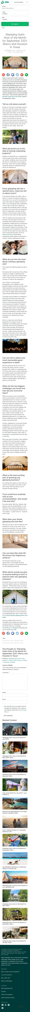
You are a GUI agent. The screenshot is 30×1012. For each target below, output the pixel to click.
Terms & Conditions (7, 994)
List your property (18, 2)
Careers (3, 991)
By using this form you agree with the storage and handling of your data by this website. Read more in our (15, 709)
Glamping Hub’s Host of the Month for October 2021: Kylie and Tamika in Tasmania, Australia (14, 660)
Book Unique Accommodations (10, 971)
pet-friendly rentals (7, 643)
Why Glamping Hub (6, 988)
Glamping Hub (18, 52)
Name (4, 692)
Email (4, 699)
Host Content (6, 640)
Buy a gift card (5, 978)
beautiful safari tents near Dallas (12, 96)
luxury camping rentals (16, 640)
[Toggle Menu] (3, 27)
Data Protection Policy (7, 997)
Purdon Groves (6, 234)
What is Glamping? (6, 981)
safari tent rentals (18, 643)
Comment (5, 672)
